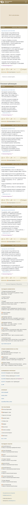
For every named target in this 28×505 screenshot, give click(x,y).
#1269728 (3, 164)
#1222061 (3, 27)
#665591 (2, 245)
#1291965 (3, 86)
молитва (16, 125)
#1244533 (3, 125)
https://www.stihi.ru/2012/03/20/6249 (8, 210)
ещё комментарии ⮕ (6, 343)
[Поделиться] (11, 69)
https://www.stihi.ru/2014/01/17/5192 (8, 128)
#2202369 (3, 373)
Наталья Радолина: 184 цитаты (14, 284)
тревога (24, 125)
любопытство (15, 27)
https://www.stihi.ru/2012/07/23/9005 (8, 167)
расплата (14, 206)
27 (4, 69)
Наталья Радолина (7, 65)
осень (2, 398)
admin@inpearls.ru (12, 500)
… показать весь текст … (6, 112)
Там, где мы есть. (5, 298)
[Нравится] (2, 69)
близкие (20, 125)
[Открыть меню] (26, 2)
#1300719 (3, 206)
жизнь (13, 125)
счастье (16, 164)
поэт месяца (24, 86)
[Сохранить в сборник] (6, 69)
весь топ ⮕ (3, 438)
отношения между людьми (21, 206)
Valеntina (20, 378)
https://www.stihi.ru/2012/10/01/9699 (8, 30)
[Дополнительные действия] (14, 69)
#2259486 (3, 378)
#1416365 (17, 375)
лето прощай (4, 392)
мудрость (20, 164)
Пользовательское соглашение (9, 493)
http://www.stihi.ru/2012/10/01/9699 (8, 249)
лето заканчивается (17, 86)
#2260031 (3, 375)
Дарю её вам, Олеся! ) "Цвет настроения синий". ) (12, 335)
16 (4, 239)
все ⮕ (2, 384)
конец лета (4, 395)
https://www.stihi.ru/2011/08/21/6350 (8, 90)
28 (4, 118)
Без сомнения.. (4, 314)
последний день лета (6, 401)
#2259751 (3, 381)
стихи (13, 245)
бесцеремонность (21, 27)
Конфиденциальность (7, 495)
